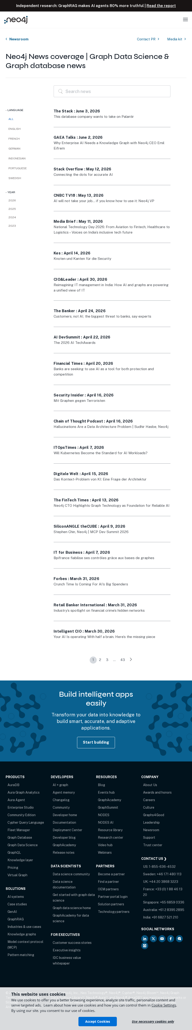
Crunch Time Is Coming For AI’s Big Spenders (91, 584)
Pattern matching (20, 955)
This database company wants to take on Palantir (94, 117)
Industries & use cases (24, 927)
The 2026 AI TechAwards (75, 343)
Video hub (105, 845)
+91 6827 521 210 (165, 917)
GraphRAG (15, 919)
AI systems (15, 897)
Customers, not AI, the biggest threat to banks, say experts (102, 316)
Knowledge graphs (21, 934)
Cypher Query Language (25, 822)
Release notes (63, 852)
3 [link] (107, 660)
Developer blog (64, 837)
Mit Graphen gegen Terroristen (79, 401)
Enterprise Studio (20, 807)
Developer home (65, 815)
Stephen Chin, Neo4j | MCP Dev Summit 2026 (91, 532)
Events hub (106, 792)
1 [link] (93, 660)
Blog (101, 785)
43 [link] (122, 660)
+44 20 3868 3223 (163, 882)
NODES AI (105, 822)
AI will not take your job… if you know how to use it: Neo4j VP (104, 201)
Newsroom (19, 39)
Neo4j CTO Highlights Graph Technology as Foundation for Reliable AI (112, 505)
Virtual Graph (17, 875)
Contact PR (146, 39)
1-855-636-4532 (162, 867)
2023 (12, 225)
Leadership (151, 822)
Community (61, 807)
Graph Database (19, 837)
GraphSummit (108, 807)
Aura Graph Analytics (23, 792)
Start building (96, 742)
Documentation (64, 822)
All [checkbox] (11, 119)
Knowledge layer (20, 860)
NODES (103, 815)
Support (149, 837)
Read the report (161, 6)
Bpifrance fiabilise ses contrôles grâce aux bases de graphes (104, 558)
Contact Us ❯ (154, 859)
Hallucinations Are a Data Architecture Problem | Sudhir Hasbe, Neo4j (111, 427)
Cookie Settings (163, 1005)
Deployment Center (67, 830)
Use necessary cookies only (153, 1021)
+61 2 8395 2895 (171, 910)
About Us (150, 785)
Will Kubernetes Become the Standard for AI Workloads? (101, 453)
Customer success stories (72, 943)
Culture (148, 807)
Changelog (61, 800)
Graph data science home (72, 908)
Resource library (110, 830)
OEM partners (108, 889)
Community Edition (21, 815)
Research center (110, 837)
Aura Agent (16, 800)
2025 (12, 209)
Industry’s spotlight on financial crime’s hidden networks (99, 610)
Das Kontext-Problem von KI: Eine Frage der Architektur (100, 479)
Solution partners (111, 904)
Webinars (105, 852)
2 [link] (100, 660)
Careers (149, 800)
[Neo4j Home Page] (16, 19)
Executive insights (67, 950)
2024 (12, 217)
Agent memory (64, 792)
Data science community (71, 874)
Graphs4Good (153, 815)
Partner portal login (113, 897)
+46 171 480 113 (169, 874)
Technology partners (113, 912)
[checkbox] (24, 129)
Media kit (174, 39)
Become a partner (111, 874)
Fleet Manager (18, 830)
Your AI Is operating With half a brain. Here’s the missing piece (104, 637)
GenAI (12, 912)
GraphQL (14, 852)
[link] (130, 660)
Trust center (152, 845)
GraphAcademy (64, 845)
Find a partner (108, 882)
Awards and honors (157, 792)
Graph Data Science (22, 845)
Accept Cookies (97, 1021)
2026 (12, 200)
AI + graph (60, 785)
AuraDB (13, 785)
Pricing (12, 867)
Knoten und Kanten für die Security (82, 259)
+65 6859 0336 (172, 902)
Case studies (17, 904)
